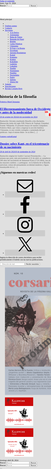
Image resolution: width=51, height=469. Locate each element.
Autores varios (5, 136)
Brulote (13, 41)
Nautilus (13, 73)
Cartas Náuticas (16, 44)
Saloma (13, 80)
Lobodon (13, 66)
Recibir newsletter (32, 264)
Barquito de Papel (17, 39)
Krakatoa (13, 57)
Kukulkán (14, 62)
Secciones (9, 30)
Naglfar (13, 68)
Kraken (13, 59)
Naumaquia (14, 71)
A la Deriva (14, 32)
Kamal (12, 55)
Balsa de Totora (16, 37)
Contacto (8, 28)
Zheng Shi (14, 82)
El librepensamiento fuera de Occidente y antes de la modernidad (25, 110)
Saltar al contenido (7, 1)
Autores (8, 84)
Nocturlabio (14, 75)
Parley (12, 77)
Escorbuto (14, 50)
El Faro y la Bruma (17, 48)
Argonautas (14, 35)
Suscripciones (10, 86)
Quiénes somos (11, 26)
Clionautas (14, 46)
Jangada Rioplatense (18, 53)
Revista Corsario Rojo (13, 89)
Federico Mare (5, 102)
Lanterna (13, 64)
